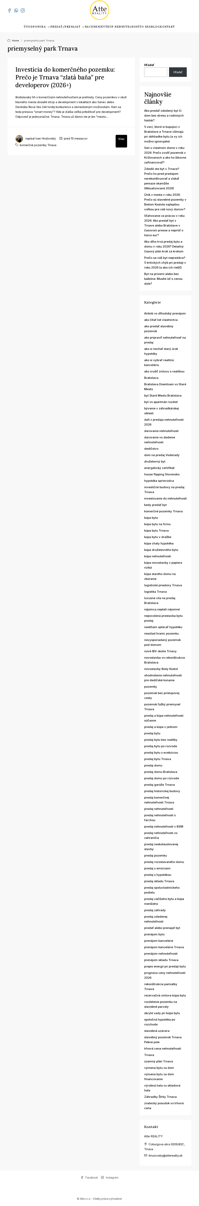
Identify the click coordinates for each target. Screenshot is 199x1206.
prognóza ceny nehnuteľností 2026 (164, 975)
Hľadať (149, 65)
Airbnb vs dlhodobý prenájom (165, 313)
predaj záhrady (155, 910)
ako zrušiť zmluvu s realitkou (164, 371)
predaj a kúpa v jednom (160, 727)
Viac (121, 139)
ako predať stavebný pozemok (158, 328)
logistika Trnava (155, 591)
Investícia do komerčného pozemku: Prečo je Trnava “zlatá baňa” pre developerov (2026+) (65, 77)
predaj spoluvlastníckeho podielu (162, 890)
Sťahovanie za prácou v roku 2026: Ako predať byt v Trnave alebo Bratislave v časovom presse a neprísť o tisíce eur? (164, 225)
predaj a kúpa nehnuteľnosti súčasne (163, 718)
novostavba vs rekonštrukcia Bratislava (164, 660)
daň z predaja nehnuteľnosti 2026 (164, 422)
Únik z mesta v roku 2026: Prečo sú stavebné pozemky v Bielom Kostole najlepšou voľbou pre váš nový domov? (165, 202)
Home (15, 40)
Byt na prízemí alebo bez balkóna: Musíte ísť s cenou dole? (163, 278)
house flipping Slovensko (162, 474)
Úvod (28, 26)
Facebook (91, 1177)
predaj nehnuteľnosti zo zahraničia (160, 835)
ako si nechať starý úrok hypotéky (161, 351)
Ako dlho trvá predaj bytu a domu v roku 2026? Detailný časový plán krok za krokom (164, 246)
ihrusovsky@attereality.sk (165, 1155)
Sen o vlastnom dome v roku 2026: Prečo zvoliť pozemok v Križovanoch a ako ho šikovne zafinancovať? (165, 155)
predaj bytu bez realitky (160, 740)
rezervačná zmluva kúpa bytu (165, 995)
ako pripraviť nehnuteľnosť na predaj (165, 340)
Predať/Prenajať (65, 26)
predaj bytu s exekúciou (161, 752)
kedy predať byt (155, 505)
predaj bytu (152, 733)
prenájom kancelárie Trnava (164, 947)
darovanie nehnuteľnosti (161, 431)
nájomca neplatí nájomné (162, 609)
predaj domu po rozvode (161, 778)
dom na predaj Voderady (162, 455)
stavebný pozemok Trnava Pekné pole (163, 1039)
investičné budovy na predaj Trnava (164, 489)
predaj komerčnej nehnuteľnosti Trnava (159, 800)
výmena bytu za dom (159, 1068)
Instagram (112, 1177)
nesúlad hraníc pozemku (161, 633)
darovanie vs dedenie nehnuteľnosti (159, 439)
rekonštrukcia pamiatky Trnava (160, 986)
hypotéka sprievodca (159, 481)
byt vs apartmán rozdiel (161, 402)
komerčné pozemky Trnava (38, 145)
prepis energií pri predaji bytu (165, 966)
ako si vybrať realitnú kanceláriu (159, 362)
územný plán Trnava (158, 1061)
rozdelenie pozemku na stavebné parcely (160, 1004)
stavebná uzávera (156, 1031)
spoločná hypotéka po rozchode (159, 1022)
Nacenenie (94, 26)
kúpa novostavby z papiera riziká (163, 565)
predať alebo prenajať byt (162, 928)
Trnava (149, 1055)
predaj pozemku (155, 855)
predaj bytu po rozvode (160, 746)
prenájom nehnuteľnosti (161, 953)
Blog (155, 26)
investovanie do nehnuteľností (165, 498)
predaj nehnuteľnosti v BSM (163, 826)
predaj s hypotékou (157, 875)
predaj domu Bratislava (160, 772)
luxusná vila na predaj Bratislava (159, 600)
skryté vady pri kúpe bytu (162, 1013)
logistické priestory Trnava (163, 585)
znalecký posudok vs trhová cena (164, 1105)
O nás (146, 26)
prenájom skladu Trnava (161, 960)
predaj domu (153, 765)
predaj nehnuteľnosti (158, 809)
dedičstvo (151, 448)
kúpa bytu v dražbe (157, 537)
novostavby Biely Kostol (161, 669)
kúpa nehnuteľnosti (157, 556)
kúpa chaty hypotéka (159, 543)
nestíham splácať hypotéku (163, 627)
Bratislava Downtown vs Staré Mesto (165, 386)
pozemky (150, 686)
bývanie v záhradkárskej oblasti (161, 410)
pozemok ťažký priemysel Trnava (162, 706)
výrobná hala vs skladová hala (162, 1088)
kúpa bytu (151, 518)
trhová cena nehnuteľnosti (162, 1048)
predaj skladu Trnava (159, 881)
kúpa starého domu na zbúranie (160, 576)
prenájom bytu (154, 934)
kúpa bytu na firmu (157, 524)
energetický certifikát (159, 468)
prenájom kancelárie (158, 941)
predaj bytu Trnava (157, 759)
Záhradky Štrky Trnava (160, 1097)
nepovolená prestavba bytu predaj (163, 618)
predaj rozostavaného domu (164, 862)
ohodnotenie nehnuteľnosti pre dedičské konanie (163, 677)
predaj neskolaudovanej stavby (161, 846)
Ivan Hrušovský (45, 138)
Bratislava (151, 378)
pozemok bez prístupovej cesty (161, 695)
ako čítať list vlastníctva (161, 320)
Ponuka (39, 26)
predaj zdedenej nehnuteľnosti (155, 919)
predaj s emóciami (157, 868)
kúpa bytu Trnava (156, 530)
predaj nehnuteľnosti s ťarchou (160, 817)
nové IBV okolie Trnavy (160, 651)
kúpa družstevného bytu (161, 550)
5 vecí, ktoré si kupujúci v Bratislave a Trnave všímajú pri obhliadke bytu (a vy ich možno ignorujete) (163, 134)
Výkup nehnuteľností (122, 26)
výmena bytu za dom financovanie (159, 1076)
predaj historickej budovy (162, 791)
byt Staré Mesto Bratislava (163, 395)
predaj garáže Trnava (159, 784)
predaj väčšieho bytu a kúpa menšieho (164, 901)
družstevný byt (154, 461)
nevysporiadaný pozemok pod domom (162, 642)
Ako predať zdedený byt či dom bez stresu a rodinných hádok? (164, 115)
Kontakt (167, 26)
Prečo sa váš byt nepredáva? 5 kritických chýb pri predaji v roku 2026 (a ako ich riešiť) (165, 262)
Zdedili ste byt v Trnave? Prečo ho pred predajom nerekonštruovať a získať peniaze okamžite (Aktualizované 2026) (161, 178)
